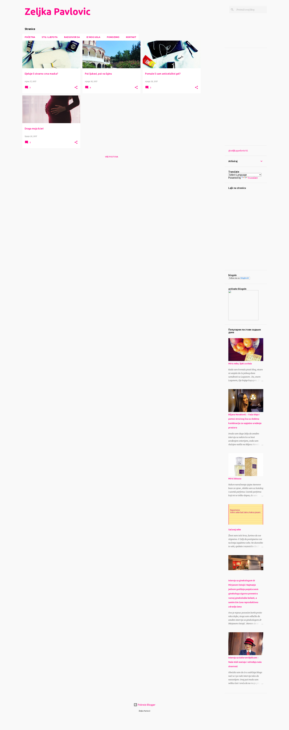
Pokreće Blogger (146, 704)
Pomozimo (113, 37)
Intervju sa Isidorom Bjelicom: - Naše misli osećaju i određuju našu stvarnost (245, 662)
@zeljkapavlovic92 (238, 150)
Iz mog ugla (93, 37)
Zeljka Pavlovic (57, 11)
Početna (30, 37)
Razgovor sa (72, 37)
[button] (76, 88)
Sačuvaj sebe (234, 529)
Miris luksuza (234, 478)
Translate (253, 178)
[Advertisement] (212, 86)
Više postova (111, 157)
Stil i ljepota (49, 37)
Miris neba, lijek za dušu (240, 363)
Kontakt (131, 37)
